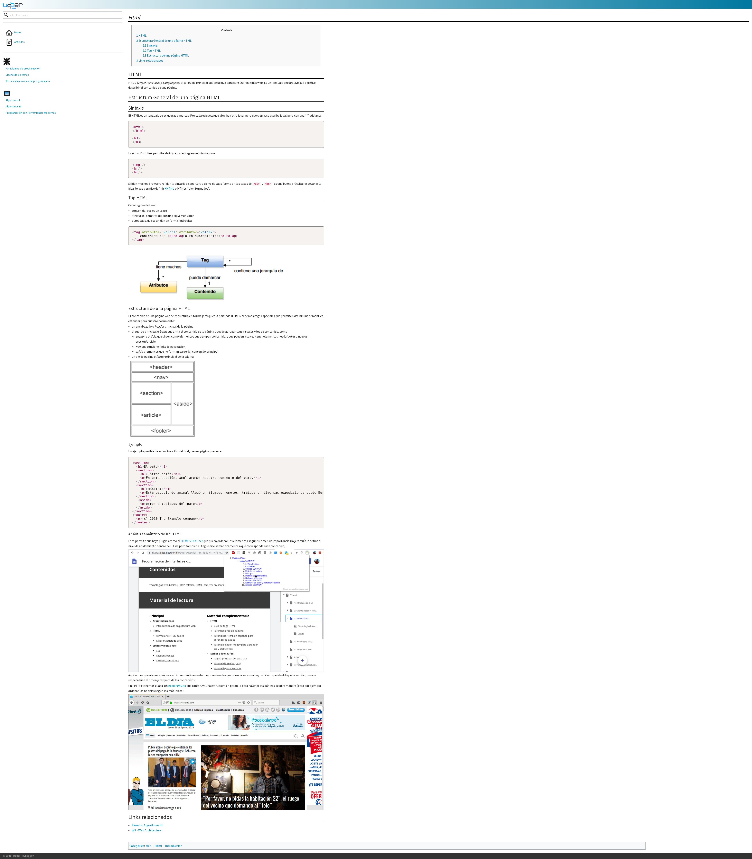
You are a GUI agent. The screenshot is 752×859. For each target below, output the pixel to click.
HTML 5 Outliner (192, 541)
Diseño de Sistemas (17, 75)
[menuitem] (52, 32)
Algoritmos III (13, 106)
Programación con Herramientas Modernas (31, 112)
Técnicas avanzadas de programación (28, 81)
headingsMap (177, 686)
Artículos (19, 42)
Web (148, 846)
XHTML (169, 188)
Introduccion (173, 846)
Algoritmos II (13, 100)
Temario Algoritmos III (147, 825)
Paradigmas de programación (23, 68)
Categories (136, 846)
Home (17, 32)
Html (158, 846)
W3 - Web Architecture (147, 830)
